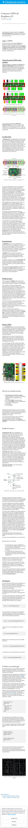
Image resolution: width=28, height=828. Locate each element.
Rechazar (14, 821)
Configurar (14, 824)
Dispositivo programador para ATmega (11, 796)
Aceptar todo (14, 818)
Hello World (11, 693)
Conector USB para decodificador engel (11, 797)
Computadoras (6, 794)
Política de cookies (12, 814)
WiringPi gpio (22, 675)
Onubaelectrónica (15, 2)
